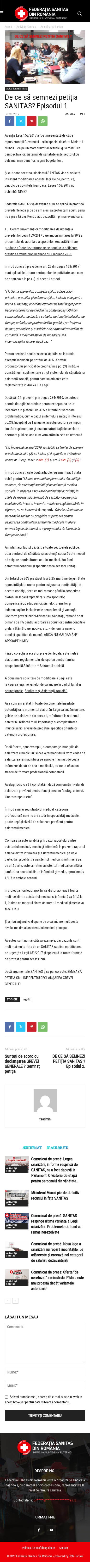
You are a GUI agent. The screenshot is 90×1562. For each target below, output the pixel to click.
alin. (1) (43, 460)
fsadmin (45, 1119)
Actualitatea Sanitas (52, 26)
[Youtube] (51, 1530)
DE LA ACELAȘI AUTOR (57, 1148)
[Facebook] (9, 121)
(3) (77, 460)
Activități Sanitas (26, 26)
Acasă (8, 26)
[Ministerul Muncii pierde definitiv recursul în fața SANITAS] (17, 1198)
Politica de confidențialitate (38, 1548)
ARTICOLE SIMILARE (32, 1148)
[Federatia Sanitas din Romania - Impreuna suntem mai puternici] (41, 13)
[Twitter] (20, 121)
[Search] (45, 1112)
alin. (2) (65, 460)
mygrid (26, 999)
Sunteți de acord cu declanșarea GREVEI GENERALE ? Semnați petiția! (23, 1064)
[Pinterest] (31, 121)
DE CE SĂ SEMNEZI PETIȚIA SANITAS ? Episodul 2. (69, 1061)
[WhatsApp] (43, 121)
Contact (63, 1548)
